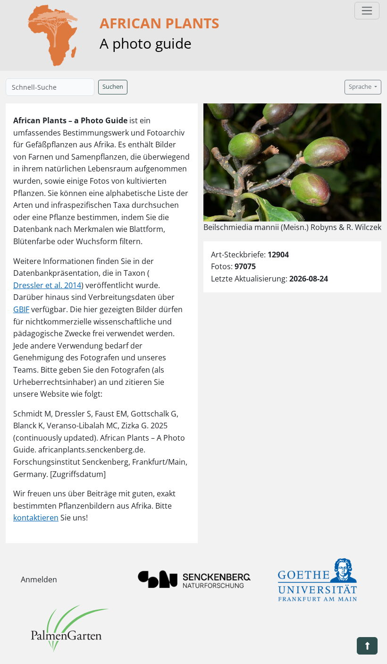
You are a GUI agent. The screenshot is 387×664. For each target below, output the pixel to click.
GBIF (21, 309)
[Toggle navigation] (366, 10)
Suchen (112, 87)
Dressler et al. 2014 (47, 285)
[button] (367, 646)
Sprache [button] (361, 87)
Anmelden (39, 579)
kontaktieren (36, 517)
